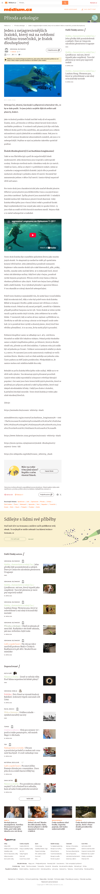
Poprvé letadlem (71, 848)
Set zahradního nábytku (66, 866)
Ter (5, 744)
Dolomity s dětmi (71, 859)
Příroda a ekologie (12, 626)
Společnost (21, 501)
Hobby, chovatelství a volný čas (79, 36)
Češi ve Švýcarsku (71, 853)
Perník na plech (55, 859)
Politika (7, 694)
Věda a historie (11, 712)
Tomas (6, 726)
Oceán (6, 507)
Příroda (42, 501)
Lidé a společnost (12, 644)
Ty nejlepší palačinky (56, 846)
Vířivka (85, 866)
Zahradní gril (78, 866)
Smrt (38, 504)
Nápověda (43, 879)
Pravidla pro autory (72, 879)
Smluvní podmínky (31, 879)
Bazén (23, 866)
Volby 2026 (7, 846)
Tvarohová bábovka (56, 853)
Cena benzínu (60, 863)
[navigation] (2, 2)
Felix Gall (22, 856)
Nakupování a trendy (13, 748)
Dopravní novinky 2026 (88, 851)
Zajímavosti (34, 501)
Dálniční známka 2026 (88, 848)
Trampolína (41, 866)
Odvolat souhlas (85, 879)
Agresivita (32, 504)
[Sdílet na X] (61, 495)
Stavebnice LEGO (35, 869)
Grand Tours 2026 (25, 859)
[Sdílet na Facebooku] (58, 495)
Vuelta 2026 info (24, 846)
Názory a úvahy (11, 677)
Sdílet (15, 54)
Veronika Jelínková (18, 49)
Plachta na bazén (31, 866)
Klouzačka (55, 866)
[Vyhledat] (65, 3)
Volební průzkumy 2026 (11, 848)
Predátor (31, 507)
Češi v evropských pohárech (74, 863)
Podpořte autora (52, 50)
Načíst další (30, 798)
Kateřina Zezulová (11, 762)
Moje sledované (70, 9)
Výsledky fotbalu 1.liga (41, 848)
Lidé (27, 501)
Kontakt (50, 879)
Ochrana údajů (59, 879)
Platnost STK (85, 859)
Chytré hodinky (78, 869)
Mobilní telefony (23, 869)
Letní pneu (55, 869)
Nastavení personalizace (49, 882)
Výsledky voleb (8, 851)
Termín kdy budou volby (11, 853)
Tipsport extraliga (40, 851)
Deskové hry (62, 869)
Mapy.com (31, 863)
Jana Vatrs (8, 780)
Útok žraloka (8, 504)
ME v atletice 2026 (40, 853)
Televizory (70, 869)
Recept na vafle (55, 856)
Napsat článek (49, 471)
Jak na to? (30, 539)
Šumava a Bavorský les (72, 851)
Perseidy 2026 (51, 863)
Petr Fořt (8, 673)
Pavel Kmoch (9, 709)
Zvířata (49, 501)
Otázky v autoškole (87, 856)
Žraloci (16, 504)
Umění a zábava (11, 730)
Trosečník (52, 504)
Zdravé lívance (55, 851)
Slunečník (48, 866)
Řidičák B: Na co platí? (88, 853)
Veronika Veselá (10, 691)
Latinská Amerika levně (73, 856)
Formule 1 (38, 856)
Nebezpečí (23, 504)
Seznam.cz (93, 3)
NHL (36, 859)
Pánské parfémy (89, 869)
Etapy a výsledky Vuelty (26, 848)
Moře (11, 507)
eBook (8, 54)
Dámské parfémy (46, 869)
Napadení (44, 504)
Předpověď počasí (41, 863)
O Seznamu (20, 879)
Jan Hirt (22, 851)
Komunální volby (9, 859)
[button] (33, 80)
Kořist (38, 507)
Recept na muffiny (56, 848)
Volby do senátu (8, 856)
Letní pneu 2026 (86, 846)
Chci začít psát (90, 9)
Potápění (24, 507)
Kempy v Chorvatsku (72, 846)
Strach (17, 507)
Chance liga (38, 846)
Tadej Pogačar (24, 853)
